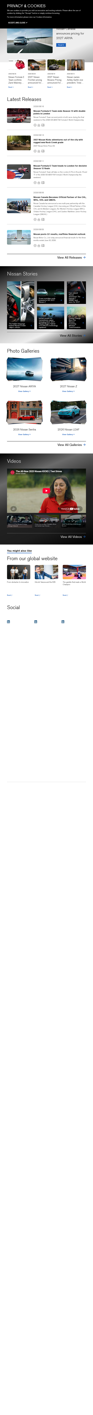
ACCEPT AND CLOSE (16, 23)
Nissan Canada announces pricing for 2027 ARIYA (70, 33)
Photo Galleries (23, 351)
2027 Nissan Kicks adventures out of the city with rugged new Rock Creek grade (58, 141)
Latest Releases (24, 99)
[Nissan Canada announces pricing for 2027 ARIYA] (30, 35)
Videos (14, 461)
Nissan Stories (22, 273)
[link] (24, 369)
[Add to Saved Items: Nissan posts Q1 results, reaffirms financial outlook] (35, 246)
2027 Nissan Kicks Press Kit (44, 146)
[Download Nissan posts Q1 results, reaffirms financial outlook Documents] (39, 246)
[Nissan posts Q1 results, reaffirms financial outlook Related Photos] (43, 246)
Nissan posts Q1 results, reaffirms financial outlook (59, 234)
